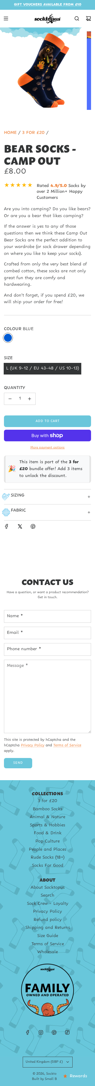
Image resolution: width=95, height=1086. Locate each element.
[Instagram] (41, 1032)
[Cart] (88, 18)
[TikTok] (67, 1032)
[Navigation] (6, 18)
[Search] (77, 18)
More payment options (47, 447)
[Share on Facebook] (6, 528)
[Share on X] (20, 528)
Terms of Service (67, 745)
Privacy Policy (32, 745)
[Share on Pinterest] (33, 528)
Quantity (14, 388)
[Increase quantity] (29, 399)
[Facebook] (28, 1032)
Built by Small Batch (47, 1079)
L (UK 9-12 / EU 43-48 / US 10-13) (42, 368)
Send (18, 763)
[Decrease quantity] (10, 399)
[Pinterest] (54, 1032)
